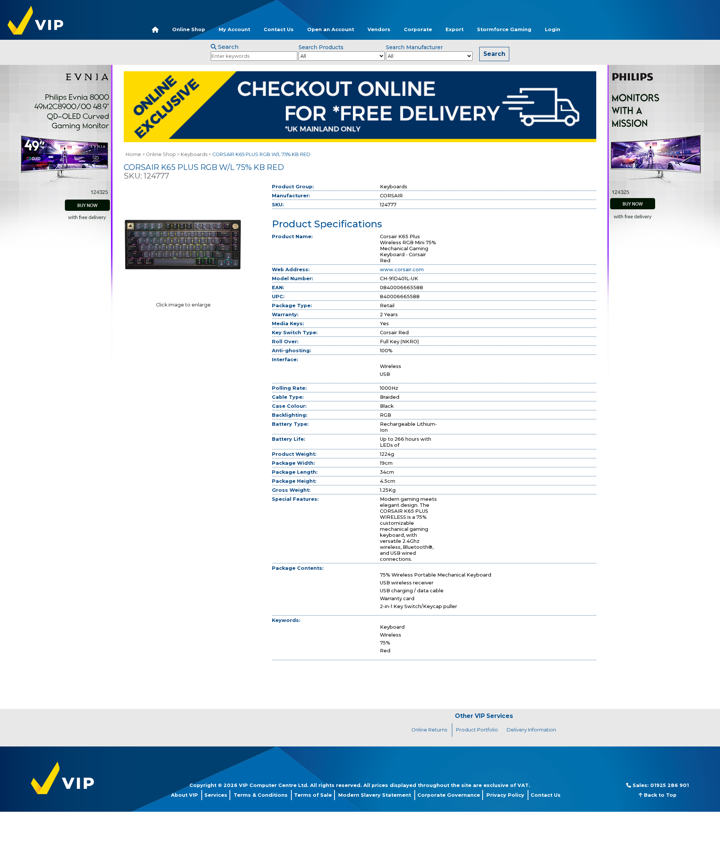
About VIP (184, 795)
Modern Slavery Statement (374, 795)
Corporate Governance (448, 795)
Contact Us (279, 29)
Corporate (418, 29)
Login (552, 29)
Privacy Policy (505, 795)
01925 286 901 (669, 785)
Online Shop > (163, 154)
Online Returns (429, 730)
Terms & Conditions (261, 795)
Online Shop (188, 29)
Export (455, 29)
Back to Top (659, 795)
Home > (135, 154)
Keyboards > (196, 154)
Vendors (379, 29)
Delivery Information (531, 730)
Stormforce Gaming (504, 29)
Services (215, 795)
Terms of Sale (313, 795)
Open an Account (330, 29)
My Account (234, 29)
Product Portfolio (477, 730)
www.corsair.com (402, 269)
